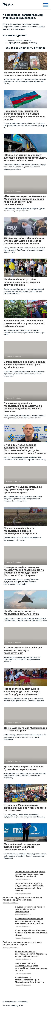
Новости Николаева (23, 879)
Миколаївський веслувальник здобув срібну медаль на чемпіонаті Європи (22, 847)
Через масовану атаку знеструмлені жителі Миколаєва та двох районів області (31, 953)
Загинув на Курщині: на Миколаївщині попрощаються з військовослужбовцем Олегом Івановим (23, 407)
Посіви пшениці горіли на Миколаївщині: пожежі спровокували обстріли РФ (20, 531)
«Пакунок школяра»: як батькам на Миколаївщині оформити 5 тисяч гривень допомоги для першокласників (25, 200)
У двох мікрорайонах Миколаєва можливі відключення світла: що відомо (31, 932)
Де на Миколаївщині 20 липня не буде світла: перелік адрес (23, 768)
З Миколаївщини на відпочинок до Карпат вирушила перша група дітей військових (25, 364)
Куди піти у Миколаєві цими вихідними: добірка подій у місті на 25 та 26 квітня (25, 808)
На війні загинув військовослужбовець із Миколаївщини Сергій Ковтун (29, 979)
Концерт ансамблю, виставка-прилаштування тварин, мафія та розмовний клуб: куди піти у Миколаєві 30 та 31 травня (24, 571)
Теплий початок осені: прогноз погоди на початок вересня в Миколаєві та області (30, 873)
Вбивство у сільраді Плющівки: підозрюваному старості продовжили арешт (23, 489)
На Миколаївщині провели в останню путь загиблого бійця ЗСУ (25, 74)
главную (24, 43)
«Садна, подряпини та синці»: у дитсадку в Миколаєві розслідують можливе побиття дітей (25, 157)
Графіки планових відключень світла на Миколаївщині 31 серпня (22, 943)
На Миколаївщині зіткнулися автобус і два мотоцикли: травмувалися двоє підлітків (29, 920)
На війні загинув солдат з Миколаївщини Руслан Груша (21, 612)
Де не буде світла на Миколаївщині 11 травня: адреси (25, 729)
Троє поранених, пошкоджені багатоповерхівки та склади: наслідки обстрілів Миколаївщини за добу (24, 115)
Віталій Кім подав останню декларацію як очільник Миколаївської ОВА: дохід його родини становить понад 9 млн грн (25, 449)
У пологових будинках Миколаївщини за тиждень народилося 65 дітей (22, 898)
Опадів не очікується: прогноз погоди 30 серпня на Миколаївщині (30, 909)
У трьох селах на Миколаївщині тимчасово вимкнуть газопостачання (23, 650)
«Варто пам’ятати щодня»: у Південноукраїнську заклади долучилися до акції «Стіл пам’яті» (29, 887)
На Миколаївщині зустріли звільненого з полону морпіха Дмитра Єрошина (22, 282)
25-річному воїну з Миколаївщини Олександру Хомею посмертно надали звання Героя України (24, 241)
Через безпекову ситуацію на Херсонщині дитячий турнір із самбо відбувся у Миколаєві (22, 691)
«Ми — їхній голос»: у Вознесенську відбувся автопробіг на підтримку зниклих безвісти (31, 967)
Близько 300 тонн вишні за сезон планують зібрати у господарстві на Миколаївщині (24, 323)
